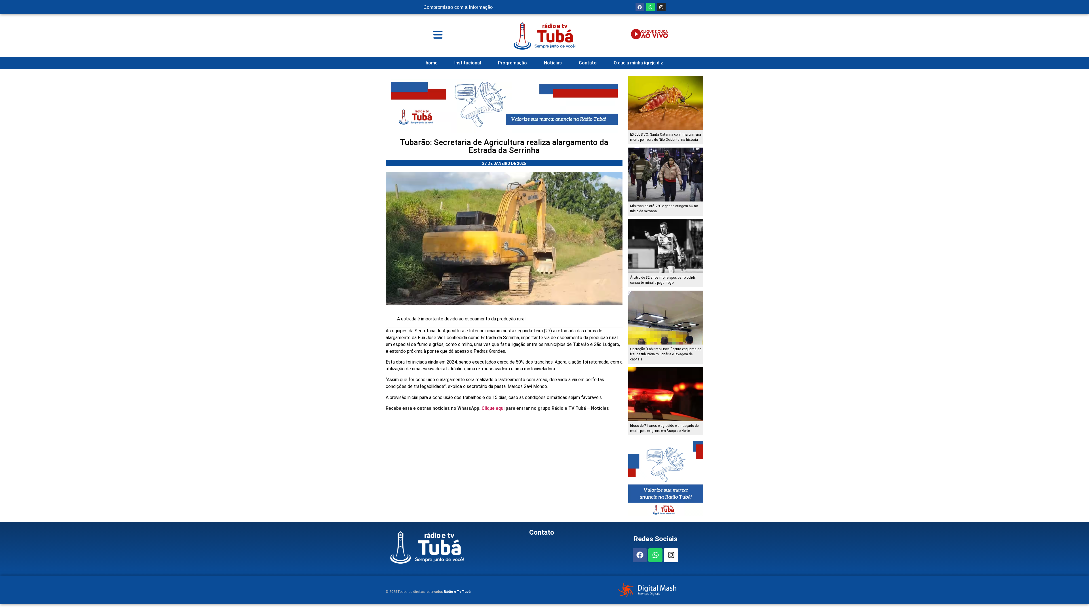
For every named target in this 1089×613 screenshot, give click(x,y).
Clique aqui (493, 408)
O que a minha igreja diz (638, 63)
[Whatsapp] (650, 7)
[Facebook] (640, 7)
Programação (512, 63)
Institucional (467, 63)
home (431, 63)
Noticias (553, 63)
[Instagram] (661, 7)
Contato (588, 63)
